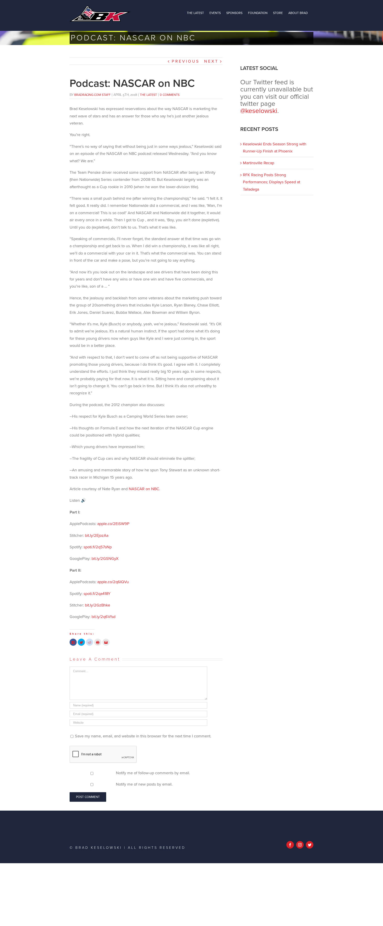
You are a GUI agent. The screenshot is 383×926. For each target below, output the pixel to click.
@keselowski (258, 111)
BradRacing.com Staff (92, 95)
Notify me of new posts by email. (144, 784)
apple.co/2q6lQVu (113, 581)
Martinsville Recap (258, 162)
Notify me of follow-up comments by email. (153, 772)
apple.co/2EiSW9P (113, 523)
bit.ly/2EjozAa (96, 535)
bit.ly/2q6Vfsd (103, 616)
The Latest (148, 95)
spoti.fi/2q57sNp (98, 547)
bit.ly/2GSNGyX (105, 558)
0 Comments (170, 95)
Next (211, 61)
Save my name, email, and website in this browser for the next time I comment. (143, 736)
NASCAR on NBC (144, 488)
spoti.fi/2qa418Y (97, 593)
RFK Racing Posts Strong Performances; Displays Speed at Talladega (271, 182)
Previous (186, 61)
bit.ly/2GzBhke (97, 605)
